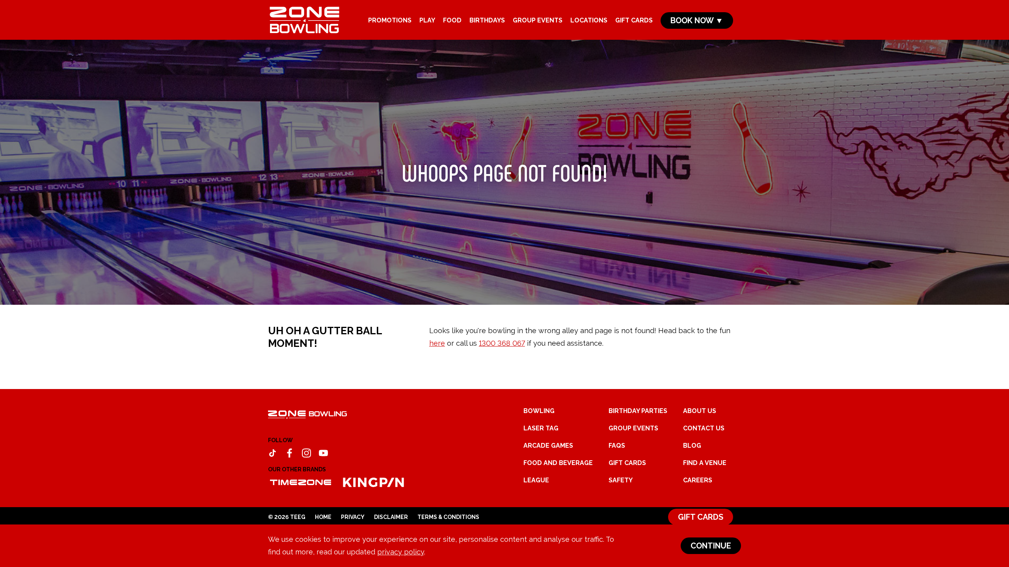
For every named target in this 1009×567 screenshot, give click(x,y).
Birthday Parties (638, 411)
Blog (692, 445)
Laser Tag (540, 428)
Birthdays (487, 20)
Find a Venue (704, 463)
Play (427, 20)
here (437, 343)
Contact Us (703, 428)
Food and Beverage (558, 463)
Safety (621, 480)
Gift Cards (634, 20)
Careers (697, 480)
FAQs (617, 445)
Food (452, 20)
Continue (711, 545)
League (536, 480)
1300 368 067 (502, 343)
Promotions (389, 20)
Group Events (537, 20)
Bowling (539, 411)
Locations (588, 20)
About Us (699, 411)
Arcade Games (548, 445)
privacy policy (400, 552)
